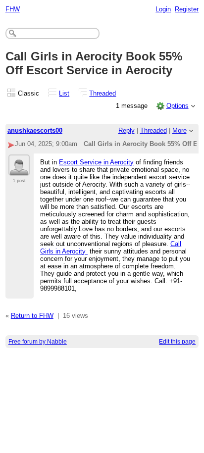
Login (163, 9)
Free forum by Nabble (37, 341)
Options (177, 105)
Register (187, 9)
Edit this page (177, 341)
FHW (12, 9)
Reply (126, 130)
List (64, 93)
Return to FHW (32, 315)
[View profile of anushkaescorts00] (19, 170)
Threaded (102, 93)
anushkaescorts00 (34, 130)
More (179, 130)
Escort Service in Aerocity (96, 162)
